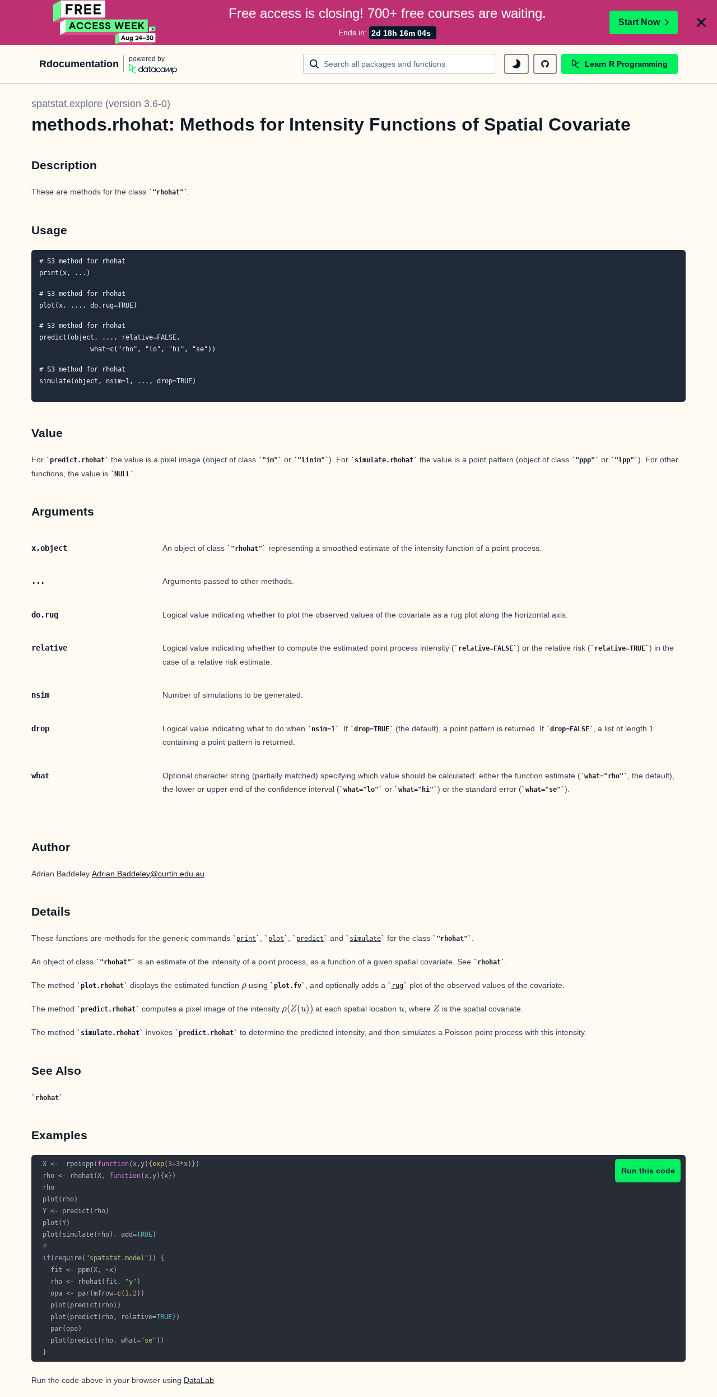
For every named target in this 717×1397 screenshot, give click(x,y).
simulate (365, 939)
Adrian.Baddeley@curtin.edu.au (148, 873)
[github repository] (545, 64)
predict (310, 939)
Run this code (648, 1170)
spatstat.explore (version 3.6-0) (100, 103)
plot (276, 939)
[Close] (701, 22)
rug (397, 986)
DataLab (199, 1380)
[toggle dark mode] (516, 64)
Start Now (639, 22)
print (246, 939)
